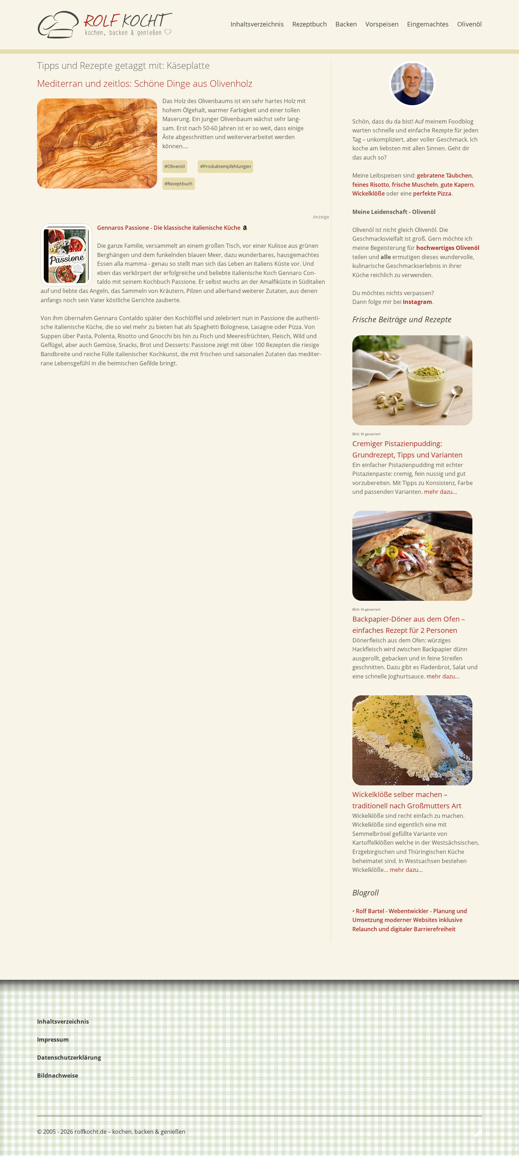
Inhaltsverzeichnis (257, 24)
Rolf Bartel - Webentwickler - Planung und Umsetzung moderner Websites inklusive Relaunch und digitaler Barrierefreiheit (409, 920)
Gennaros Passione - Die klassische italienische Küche (169, 228)
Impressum (53, 1039)
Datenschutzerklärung (69, 1057)
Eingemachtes (428, 24)
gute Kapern (457, 184)
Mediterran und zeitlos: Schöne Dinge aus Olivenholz (144, 83)
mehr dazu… (440, 492)
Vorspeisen (382, 24)
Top (474, 1132)
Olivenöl (469, 24)
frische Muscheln (415, 184)
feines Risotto (370, 184)
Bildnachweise (57, 1075)
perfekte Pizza (432, 193)
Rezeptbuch (309, 24)
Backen (346, 24)
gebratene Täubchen (444, 175)
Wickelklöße (368, 193)
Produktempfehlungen (227, 166)
